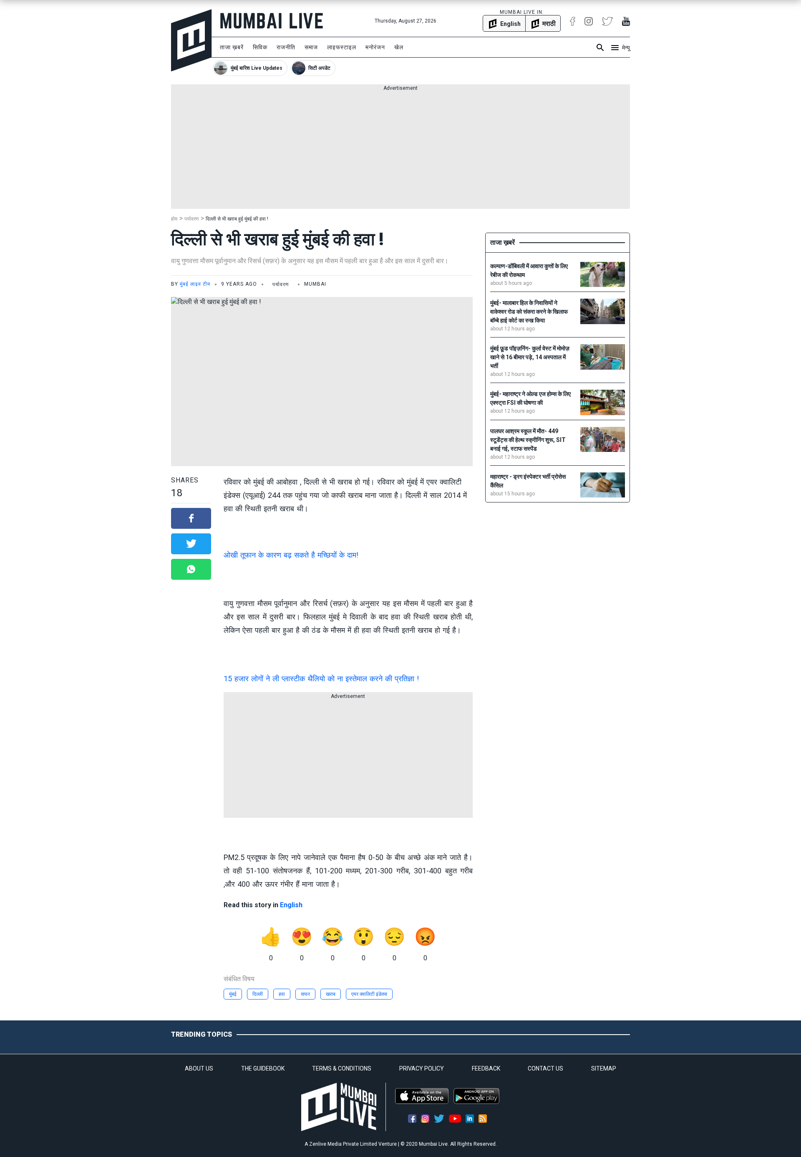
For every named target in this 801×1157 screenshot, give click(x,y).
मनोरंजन (375, 47)
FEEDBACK (486, 1068)
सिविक (260, 47)
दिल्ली (257, 994)
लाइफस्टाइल (341, 47)
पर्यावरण (191, 219)
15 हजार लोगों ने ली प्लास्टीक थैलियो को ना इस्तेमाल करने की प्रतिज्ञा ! (321, 678)
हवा (282, 994)
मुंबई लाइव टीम (195, 284)
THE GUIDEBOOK (263, 1068)
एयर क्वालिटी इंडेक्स (369, 994)
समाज (311, 47)
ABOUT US (199, 1068)
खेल (398, 47)
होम (174, 219)
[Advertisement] (400, 150)
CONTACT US (545, 1068)
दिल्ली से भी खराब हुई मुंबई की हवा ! (237, 219)
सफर (305, 994)
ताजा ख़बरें (232, 47)
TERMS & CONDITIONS (341, 1068)
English (291, 905)
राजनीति (286, 47)
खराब (330, 994)
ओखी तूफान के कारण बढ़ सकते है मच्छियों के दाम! (291, 555)
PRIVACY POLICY (421, 1068)
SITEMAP (603, 1068)
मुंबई (233, 994)
